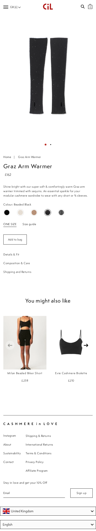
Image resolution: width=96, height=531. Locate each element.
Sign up (82, 493)
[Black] (6, 212)
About (7, 444)
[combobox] (48, 511)
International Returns (39, 444)
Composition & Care (16, 263)
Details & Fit (11, 254)
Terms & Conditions (38, 453)
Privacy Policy (35, 462)
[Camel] (34, 212)
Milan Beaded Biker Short (24, 373)
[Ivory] (20, 212)
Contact (8, 462)
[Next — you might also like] (85, 345)
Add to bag (15, 239)
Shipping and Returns (17, 272)
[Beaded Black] (47, 212)
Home (7, 157)
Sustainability (12, 453)
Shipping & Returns (38, 436)
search (83, 7)
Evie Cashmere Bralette (71, 373)
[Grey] (61, 212)
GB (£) (14, 7)
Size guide (29, 224)
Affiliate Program (37, 471)
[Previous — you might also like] (10, 345)
